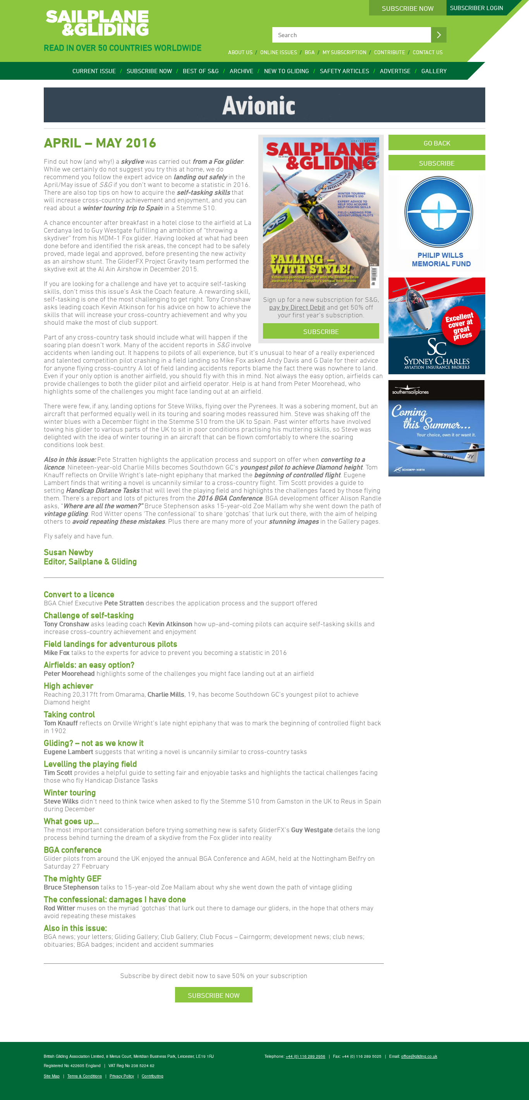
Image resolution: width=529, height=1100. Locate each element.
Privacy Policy (122, 1076)
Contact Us (428, 52)
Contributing (152, 1076)
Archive (241, 70)
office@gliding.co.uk (419, 1056)
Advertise (395, 70)
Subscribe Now (408, 8)
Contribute (389, 52)
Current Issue (94, 70)
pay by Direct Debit (297, 307)
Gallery (434, 70)
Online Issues (278, 52)
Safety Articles (344, 70)
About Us (240, 52)
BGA (310, 52)
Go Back (437, 143)
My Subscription (344, 52)
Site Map (52, 1076)
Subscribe (321, 331)
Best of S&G (201, 70)
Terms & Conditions (84, 1076)
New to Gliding (286, 70)
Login (476, 7)
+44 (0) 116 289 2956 (305, 1056)
